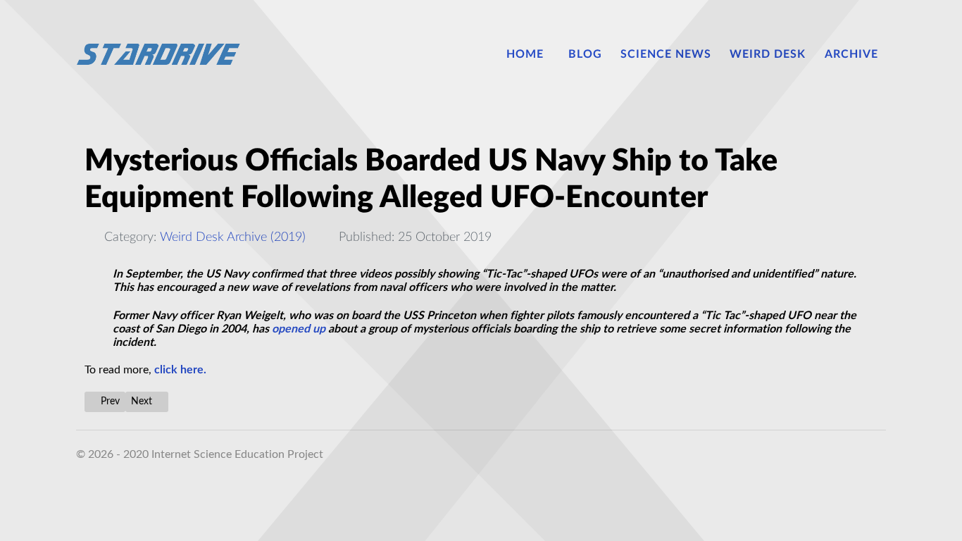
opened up (298, 329)
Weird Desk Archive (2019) (233, 237)
